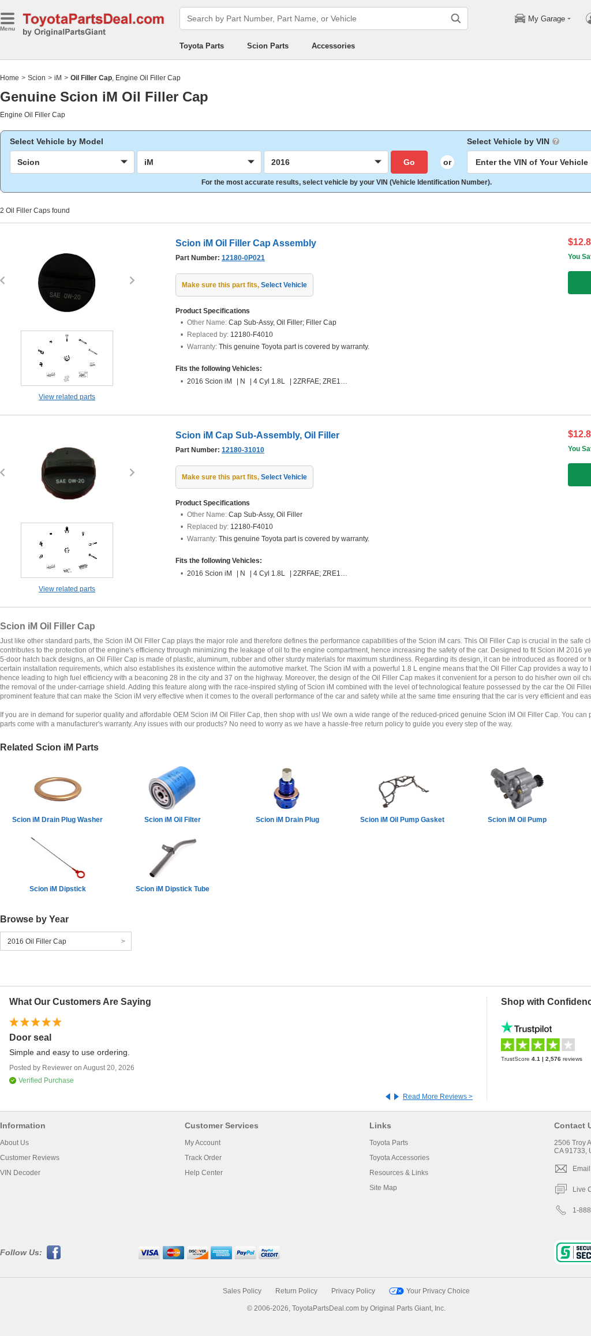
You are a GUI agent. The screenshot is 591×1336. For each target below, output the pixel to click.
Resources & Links (398, 1173)
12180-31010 (243, 450)
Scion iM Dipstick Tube (173, 889)
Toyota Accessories (399, 1158)
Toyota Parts (201, 46)
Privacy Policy (353, 1291)
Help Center (204, 1173)
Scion (37, 78)
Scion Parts (268, 46)
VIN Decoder (20, 1173)
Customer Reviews (29, 1158)
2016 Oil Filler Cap (37, 941)
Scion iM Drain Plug (287, 820)
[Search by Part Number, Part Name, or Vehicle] (456, 18)
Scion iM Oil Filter (172, 820)
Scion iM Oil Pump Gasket (402, 820)
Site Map (383, 1188)
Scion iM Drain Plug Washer (57, 820)
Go (409, 162)
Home (9, 78)
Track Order (203, 1158)
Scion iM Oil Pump (517, 820)
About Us (14, 1143)
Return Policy (296, 1291)
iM (58, 78)
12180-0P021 (243, 258)
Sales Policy (242, 1291)
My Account (202, 1143)
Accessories (333, 46)
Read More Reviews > (438, 1097)
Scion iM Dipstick (57, 889)
